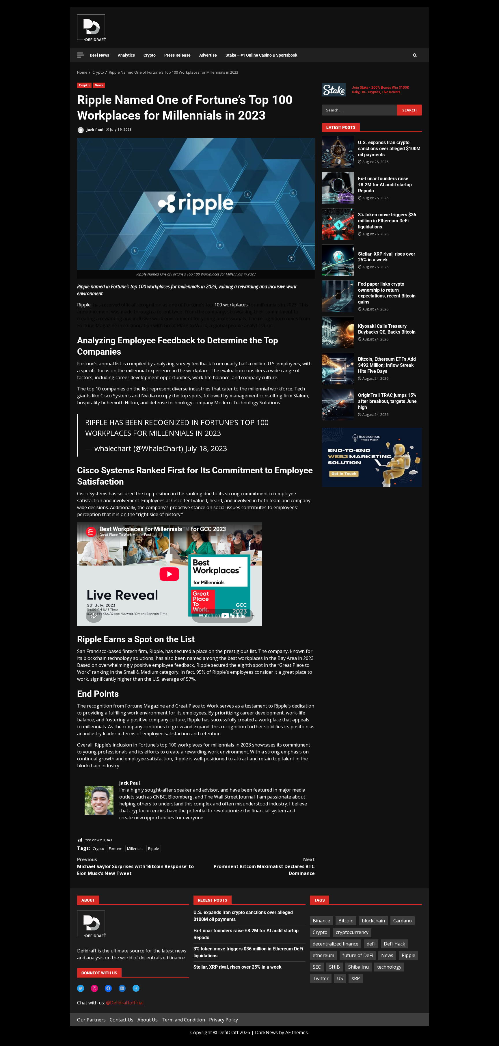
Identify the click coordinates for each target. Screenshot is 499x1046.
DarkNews (266, 1032)
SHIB (334, 967)
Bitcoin (345, 920)
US (340, 978)
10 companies (110, 389)
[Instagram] (94, 988)
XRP (355, 978)
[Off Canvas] (80, 55)
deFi (371, 944)
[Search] (415, 55)
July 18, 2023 (206, 448)
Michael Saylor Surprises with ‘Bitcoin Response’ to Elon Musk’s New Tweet (135, 866)
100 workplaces (231, 304)
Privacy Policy (223, 1020)
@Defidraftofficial (125, 1003)
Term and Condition (183, 1020)
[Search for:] (359, 110)
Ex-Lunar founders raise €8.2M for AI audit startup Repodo (338, 188)
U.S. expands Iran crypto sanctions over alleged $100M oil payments (338, 152)
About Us (147, 1020)
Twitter (321, 978)
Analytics (126, 55)
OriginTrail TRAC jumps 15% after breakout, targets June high (338, 404)
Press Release (177, 55)
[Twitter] (80, 988)
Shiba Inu (358, 967)
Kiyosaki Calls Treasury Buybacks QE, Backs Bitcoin (338, 332)
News (99, 85)
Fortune (115, 848)
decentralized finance (335, 944)
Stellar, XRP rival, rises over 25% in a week (338, 260)
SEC (317, 967)
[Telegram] (136, 988)
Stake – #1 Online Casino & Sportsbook (261, 55)
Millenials (135, 848)
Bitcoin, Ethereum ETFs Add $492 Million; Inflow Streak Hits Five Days (338, 368)
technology (389, 967)
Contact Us (121, 1020)
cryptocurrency (352, 932)
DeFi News (99, 55)
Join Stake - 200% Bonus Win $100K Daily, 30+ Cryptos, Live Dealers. (380, 89)
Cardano (402, 920)
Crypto (150, 55)
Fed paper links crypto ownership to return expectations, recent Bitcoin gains (338, 296)
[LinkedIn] (122, 988)
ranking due (198, 493)
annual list (110, 363)
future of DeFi (357, 955)
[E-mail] (88, 833)
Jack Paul (94, 129)
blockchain (373, 920)
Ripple (84, 304)
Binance (321, 920)
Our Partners (91, 1020)
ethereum (323, 955)
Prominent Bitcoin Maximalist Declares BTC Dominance (264, 866)
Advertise (208, 55)
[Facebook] (108, 988)
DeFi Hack (394, 944)
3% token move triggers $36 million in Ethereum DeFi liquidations (338, 224)
